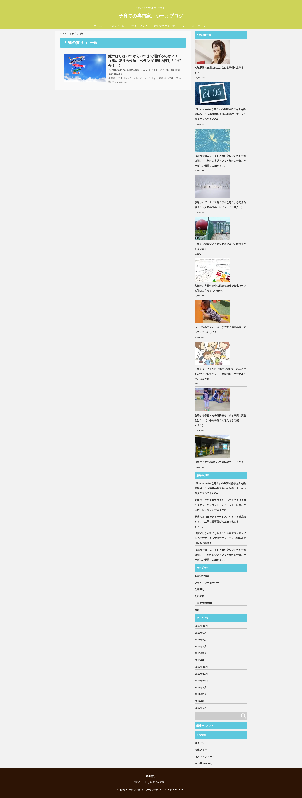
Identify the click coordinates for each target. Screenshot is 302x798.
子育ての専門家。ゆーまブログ (151, 15)
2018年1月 (201, 660)
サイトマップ (139, 25)
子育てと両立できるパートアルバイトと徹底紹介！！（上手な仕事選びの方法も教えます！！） (220, 521)
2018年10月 (201, 626)
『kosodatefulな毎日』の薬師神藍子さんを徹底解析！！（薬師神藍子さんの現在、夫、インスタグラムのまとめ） (220, 114)
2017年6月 (201, 707)
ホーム (98, 25)
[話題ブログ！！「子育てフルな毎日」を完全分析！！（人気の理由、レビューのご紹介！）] (213, 186)
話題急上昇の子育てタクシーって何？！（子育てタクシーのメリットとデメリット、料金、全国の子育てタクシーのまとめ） (220, 505)
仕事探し (199, 589)
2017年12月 (201, 667)
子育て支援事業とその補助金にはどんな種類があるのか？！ (220, 246)
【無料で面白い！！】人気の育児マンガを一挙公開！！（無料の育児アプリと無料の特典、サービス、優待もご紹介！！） (220, 160)
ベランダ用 (164, 70)
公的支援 (199, 596)
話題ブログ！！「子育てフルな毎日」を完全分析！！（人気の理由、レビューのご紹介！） (220, 205)
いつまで (153, 70)
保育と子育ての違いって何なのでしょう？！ (219, 462)
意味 (172, 70)
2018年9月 (201, 632)
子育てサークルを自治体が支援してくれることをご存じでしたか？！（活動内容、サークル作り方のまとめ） (220, 374)
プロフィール (116, 25)
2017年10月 (201, 680)
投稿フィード (202, 749)
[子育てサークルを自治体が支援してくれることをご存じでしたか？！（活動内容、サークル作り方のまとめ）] (213, 353)
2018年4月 (201, 646)
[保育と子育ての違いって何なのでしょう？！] (213, 446)
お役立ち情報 (133, 70)
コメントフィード (204, 756)
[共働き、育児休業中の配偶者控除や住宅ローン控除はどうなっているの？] (213, 270)
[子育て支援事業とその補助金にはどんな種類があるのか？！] (213, 228)
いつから (144, 70)
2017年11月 (201, 673)
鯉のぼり (118, 73)
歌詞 (177, 70)
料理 (197, 609)
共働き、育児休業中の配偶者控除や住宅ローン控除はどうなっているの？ (220, 288)
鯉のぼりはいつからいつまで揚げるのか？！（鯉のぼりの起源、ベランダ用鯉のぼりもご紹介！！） (145, 60)
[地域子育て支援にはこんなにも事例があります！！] (213, 52)
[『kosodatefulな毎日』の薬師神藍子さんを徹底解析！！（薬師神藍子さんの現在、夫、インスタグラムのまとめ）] (213, 93)
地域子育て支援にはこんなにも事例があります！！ (219, 70)
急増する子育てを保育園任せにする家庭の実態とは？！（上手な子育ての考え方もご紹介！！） (220, 420)
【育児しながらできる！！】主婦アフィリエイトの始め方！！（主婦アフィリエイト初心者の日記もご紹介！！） (220, 538)
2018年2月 (201, 653)
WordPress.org (203, 763)
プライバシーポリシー (195, 25)
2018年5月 (201, 639)
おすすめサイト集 (164, 25)
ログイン (199, 742)
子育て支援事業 (203, 603)
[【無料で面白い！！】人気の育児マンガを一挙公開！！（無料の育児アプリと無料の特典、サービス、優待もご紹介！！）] (213, 140)
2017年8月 (201, 694)
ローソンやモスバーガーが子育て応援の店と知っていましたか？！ (220, 330)
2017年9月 (201, 687)
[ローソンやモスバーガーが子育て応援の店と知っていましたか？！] (213, 311)
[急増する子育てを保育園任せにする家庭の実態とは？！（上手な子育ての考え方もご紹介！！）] (213, 399)
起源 (111, 73)
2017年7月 (201, 701)
